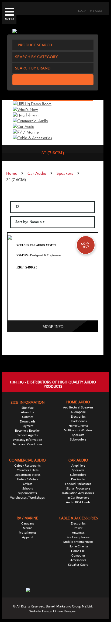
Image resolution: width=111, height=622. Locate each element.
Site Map (28, 408)
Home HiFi (78, 551)
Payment (27, 426)
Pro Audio (78, 479)
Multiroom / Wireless (78, 430)
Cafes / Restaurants (27, 465)
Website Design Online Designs (52, 611)
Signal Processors (78, 488)
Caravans (27, 523)
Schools (27, 488)
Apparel (27, 537)
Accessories (78, 560)
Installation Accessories (78, 493)
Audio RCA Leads (78, 502)
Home (11, 174)
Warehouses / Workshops (27, 498)
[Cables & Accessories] (32, 138)
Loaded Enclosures (78, 484)
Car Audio (36, 174)
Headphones (78, 421)
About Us (27, 412)
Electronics (78, 416)
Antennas (78, 533)
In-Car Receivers (78, 498)
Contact (27, 417)
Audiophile (78, 412)
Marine (27, 528)
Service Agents (28, 435)
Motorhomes (27, 533)
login (82, 10)
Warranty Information (27, 440)
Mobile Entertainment (78, 542)
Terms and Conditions (27, 444)
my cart (96, 10)
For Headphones (78, 537)
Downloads (27, 421)
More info (53, 327)
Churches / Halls (28, 470)
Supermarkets (27, 493)
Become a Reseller (27, 430)
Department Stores (27, 475)
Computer (78, 555)
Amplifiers (78, 465)
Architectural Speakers (78, 407)
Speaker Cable (78, 565)
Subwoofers (78, 439)
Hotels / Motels (27, 479)
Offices (27, 484)
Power (78, 528)
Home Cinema (78, 426)
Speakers (65, 174)
